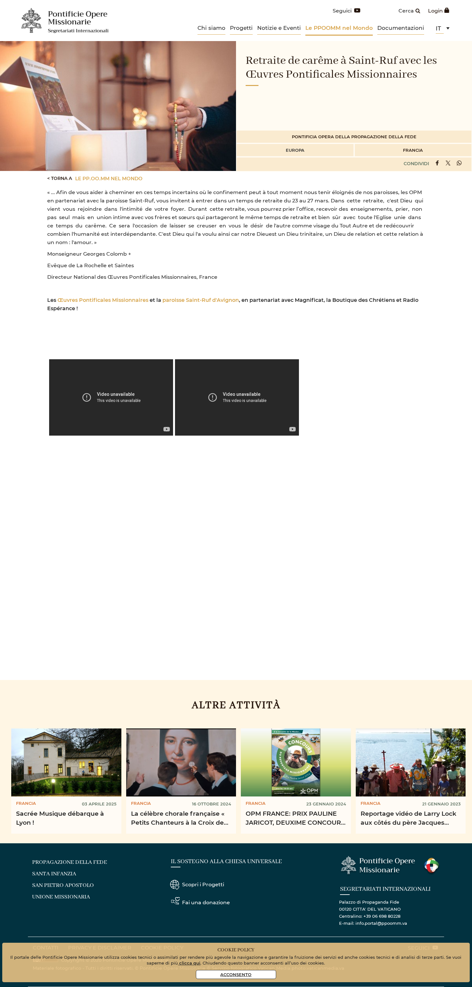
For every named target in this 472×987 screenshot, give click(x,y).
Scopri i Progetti (203, 884)
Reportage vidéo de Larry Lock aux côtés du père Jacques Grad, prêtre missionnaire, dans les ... (410, 819)
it (438, 28)
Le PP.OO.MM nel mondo (109, 178)
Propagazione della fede (69, 862)
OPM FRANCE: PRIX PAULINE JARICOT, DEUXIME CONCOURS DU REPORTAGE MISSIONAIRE (295, 819)
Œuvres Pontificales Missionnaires (102, 299)
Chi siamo (211, 27)
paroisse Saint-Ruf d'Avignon (200, 299)
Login (435, 10)
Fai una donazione (206, 902)
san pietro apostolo (63, 885)
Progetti (241, 27)
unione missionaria (61, 896)
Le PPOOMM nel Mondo (339, 27)
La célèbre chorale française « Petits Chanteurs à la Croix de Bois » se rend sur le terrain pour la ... (177, 819)
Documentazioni (400, 27)
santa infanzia (54, 873)
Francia (413, 150)
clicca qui (189, 963)
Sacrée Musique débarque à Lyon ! (60, 818)
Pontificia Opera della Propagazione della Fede (354, 136)
